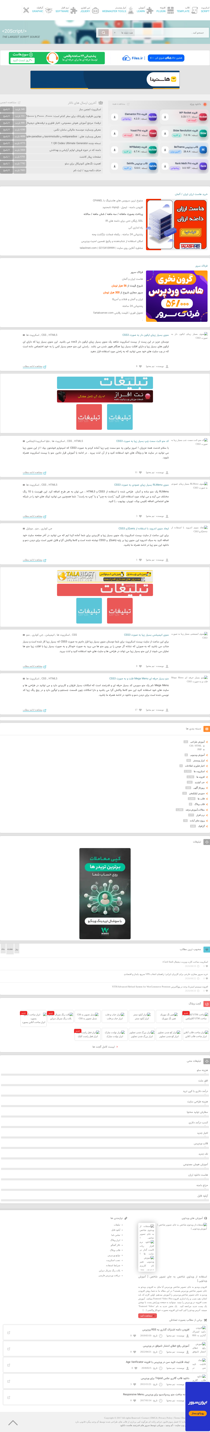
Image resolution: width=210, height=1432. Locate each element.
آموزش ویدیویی (197, 755)
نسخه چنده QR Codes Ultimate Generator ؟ (76, 143)
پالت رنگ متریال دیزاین (109, 1270)
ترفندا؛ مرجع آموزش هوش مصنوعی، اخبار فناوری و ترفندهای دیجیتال (63, 123)
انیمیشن (50, 635)
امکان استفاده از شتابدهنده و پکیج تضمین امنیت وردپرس (112, 241)
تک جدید (203, 1154)
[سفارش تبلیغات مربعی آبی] (120, 429)
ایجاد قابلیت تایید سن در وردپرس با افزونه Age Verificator (157, 1362)
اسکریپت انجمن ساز (90, 110)
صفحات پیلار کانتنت (90, 157)
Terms (177, 1418)
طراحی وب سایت (183, 1425)
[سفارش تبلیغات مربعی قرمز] (89, 429)
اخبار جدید (202, 1133)
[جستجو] (103, 32)
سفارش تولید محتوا (197, 1112)
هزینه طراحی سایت (197, 1102)
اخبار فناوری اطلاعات (195, 766)
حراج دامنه (202, 1185)
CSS (43, 335)
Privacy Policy (165, 1418)
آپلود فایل (202, 1196)
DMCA (154, 1418)
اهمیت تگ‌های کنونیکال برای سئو (83, 164)
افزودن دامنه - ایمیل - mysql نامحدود (123, 207)
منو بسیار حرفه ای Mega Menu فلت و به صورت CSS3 (139, 679)
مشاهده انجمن (8, 103)
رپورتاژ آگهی (199, 788)
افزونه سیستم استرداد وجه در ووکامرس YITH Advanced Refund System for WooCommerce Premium (160, 986)
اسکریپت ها (32, 335)
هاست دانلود (126, 1425)
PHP (199, 749)
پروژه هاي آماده (197, 820)
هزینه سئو (202, 1070)
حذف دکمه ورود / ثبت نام (87, 171)
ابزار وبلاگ (115, 1240)
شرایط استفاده (113, 1265)
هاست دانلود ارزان (198, 1175)
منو (37, 529)
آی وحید (169, 1425)
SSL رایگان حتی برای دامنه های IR (124, 221)
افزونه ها (200, 777)
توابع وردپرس (114, 1255)
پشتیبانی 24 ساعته (132, 306)
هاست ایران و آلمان (132, 279)
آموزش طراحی (197, 742)
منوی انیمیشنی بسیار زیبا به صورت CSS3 (146, 635)
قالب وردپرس (201, 1144)
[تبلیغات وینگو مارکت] (105, 938)
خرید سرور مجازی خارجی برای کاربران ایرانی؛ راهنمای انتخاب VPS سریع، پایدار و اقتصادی (166, 974)
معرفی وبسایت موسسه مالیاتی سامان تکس (77, 130)
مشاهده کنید (146, 1315)
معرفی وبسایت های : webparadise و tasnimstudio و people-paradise (62, 137)
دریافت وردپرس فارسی (109, 1275)
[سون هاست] (57, 63)
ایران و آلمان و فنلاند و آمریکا (127, 299)
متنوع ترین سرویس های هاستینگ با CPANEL (118, 201)
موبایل (29, 529)
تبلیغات (117, 1224)
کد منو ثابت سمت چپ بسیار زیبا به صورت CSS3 (142, 441)
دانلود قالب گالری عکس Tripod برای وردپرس (165, 1378)
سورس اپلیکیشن (197, 793)
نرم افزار (200, 815)
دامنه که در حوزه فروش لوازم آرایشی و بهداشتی (75, 150)
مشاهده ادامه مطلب (32, 366)
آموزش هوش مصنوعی (195, 1165)
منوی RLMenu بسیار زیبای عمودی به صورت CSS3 (141, 485)
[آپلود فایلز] (153, 63)
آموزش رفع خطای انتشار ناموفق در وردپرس (166, 1346)
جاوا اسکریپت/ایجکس (38, 441)
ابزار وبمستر (199, 760)
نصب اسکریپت (113, 1260)
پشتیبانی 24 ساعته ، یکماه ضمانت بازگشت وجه (117, 235)
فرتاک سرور (201, 266)
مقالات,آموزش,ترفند (195, 809)
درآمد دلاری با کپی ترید (195, 1091)
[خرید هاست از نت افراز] (105, 401)
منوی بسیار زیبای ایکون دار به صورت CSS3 (145, 335)
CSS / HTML (195, 745)
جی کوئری (46, 529)
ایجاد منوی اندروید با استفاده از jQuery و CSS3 (144, 529)
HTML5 (53, 335)
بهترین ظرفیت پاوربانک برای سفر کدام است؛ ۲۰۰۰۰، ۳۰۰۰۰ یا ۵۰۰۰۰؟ (63, 116)
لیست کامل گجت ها (103, 1047)
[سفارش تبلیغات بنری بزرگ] (105, 388)
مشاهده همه (118, 104)
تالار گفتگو (115, 1245)
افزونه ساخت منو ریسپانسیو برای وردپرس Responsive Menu (156, 1395)
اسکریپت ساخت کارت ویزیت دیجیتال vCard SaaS (185, 962)
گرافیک (201, 826)
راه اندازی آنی (135, 228)
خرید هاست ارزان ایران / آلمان (191, 194)
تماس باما (115, 1235)
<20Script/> (14, 31)
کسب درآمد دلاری (198, 1123)
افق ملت (203, 1081)
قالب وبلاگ (199, 804)
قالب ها (201, 798)
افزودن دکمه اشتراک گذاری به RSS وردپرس (165, 1330)
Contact (145, 1418)
